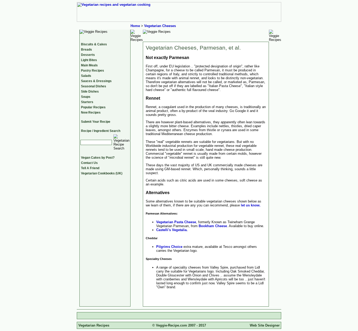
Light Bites (89, 60)
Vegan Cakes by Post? (98, 157)
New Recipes (91, 112)
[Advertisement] (179, 316)
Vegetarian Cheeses (160, 26)
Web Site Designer (265, 325)
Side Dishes (90, 91)
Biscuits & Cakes (94, 44)
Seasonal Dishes (93, 86)
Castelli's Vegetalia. (172, 230)
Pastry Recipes (92, 70)
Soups (85, 97)
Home (135, 26)
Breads (86, 49)
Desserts (88, 55)
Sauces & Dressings (96, 81)
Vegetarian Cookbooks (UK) (101, 173)
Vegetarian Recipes (93, 325)
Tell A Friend (90, 168)
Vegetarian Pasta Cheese (176, 222)
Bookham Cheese (213, 226)
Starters (87, 102)
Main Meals (89, 65)
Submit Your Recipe (95, 122)
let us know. (251, 205)
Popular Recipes (93, 107)
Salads (86, 76)
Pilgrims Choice (169, 247)
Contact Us (89, 163)
